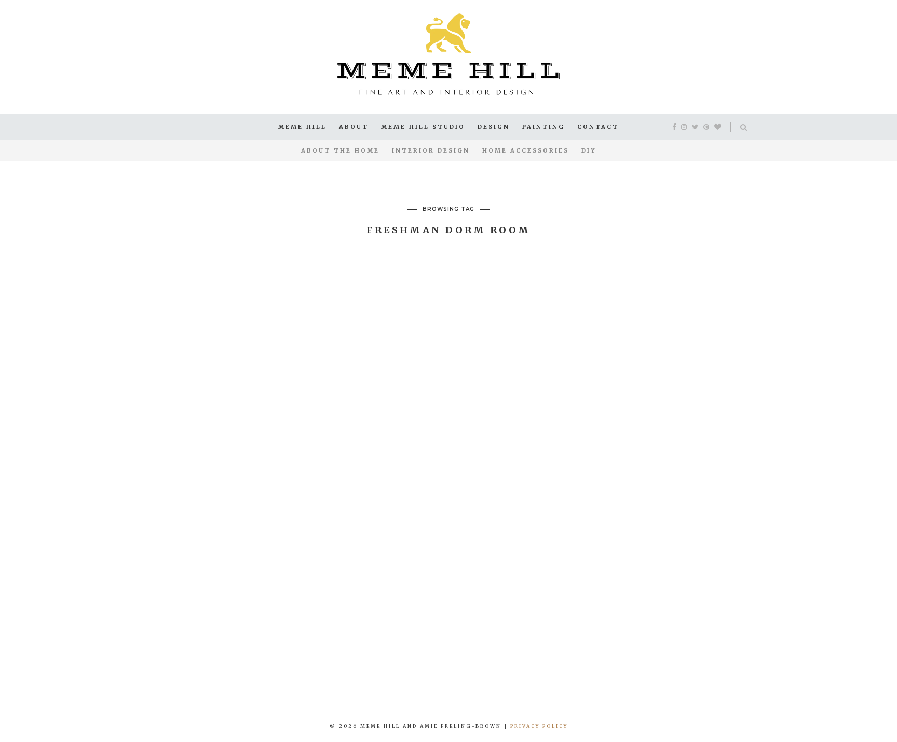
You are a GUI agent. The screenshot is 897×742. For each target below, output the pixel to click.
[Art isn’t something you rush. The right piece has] (75, 663)
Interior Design (431, 150)
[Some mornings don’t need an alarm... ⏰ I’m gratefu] (224, 663)
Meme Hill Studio (423, 126)
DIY (588, 150)
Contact (598, 126)
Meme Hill (302, 126)
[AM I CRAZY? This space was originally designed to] (822, 663)
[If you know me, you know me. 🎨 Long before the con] (373, 663)
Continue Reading (285, 520)
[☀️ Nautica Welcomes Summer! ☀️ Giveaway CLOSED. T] (523, 663)
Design (494, 126)
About (354, 126)
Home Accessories (525, 150)
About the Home (340, 150)
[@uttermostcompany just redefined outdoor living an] (673, 663)
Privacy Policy (539, 726)
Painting (543, 126)
